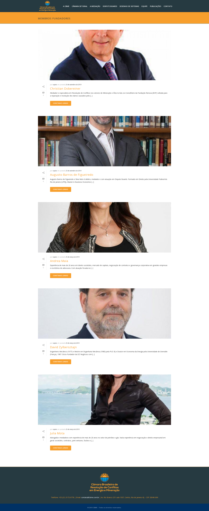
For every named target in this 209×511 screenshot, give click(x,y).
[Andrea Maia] (104, 227)
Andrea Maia (59, 261)
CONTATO (168, 6)
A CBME (66, 6)
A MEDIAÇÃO (95, 6)
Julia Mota (57, 433)
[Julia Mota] (104, 399)
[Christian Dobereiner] (104, 55)
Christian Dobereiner (65, 88)
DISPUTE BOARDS (110, 6)
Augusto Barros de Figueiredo (71, 175)
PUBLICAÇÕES (155, 6)
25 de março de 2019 (72, 257)
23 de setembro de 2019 (73, 85)
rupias (55, 85)
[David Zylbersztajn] (104, 313)
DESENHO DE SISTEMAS (129, 6)
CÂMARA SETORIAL (79, 6)
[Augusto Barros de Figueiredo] (104, 141)
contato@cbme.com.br (90, 497)
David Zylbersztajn (63, 347)
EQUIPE (144, 6)
